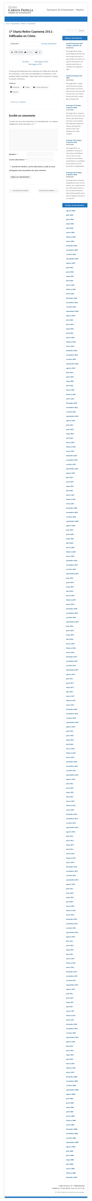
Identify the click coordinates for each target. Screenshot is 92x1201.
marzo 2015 (70, 801)
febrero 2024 (71, 342)
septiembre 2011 (72, 985)
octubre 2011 (71, 980)
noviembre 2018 (72, 613)
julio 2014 (69, 836)
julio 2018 (69, 626)
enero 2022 (70, 451)
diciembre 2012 (71, 919)
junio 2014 (69, 840)
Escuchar (20, 61)
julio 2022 (69, 425)
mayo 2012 (70, 950)
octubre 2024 (71, 307)
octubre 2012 (71, 928)
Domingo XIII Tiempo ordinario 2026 (74, 174)
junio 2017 (69, 683)
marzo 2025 (70, 285)
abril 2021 (69, 491)
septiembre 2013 (72, 880)
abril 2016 (69, 744)
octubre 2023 (71, 359)
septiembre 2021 (72, 469)
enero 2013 (70, 915)
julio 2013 (69, 889)
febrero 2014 (71, 858)
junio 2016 (69, 736)
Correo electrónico (17, 160)
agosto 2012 (70, 937)
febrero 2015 (71, 806)
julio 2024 (69, 320)
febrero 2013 (71, 910)
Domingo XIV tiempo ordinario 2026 (74, 141)
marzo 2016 (70, 749)
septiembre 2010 (72, 1037)
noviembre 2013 (72, 871)
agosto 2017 (70, 674)
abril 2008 (69, 1164)
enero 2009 (70, 1125)
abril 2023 (69, 386)
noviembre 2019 (72, 565)
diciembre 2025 (71, 246)
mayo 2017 (70, 687)
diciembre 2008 (71, 1129)
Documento (31, 24)
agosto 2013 (70, 884)
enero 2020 (70, 556)
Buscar (81, 31)
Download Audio (32, 61)
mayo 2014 (70, 845)
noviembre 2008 (72, 1133)
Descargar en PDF (26, 64)
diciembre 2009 (71, 1077)
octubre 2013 (71, 875)
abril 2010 (69, 1059)
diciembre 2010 (71, 1024)
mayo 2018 (70, 635)
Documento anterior (48, 190)
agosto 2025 (70, 263)
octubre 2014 (71, 823)
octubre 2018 (71, 617)
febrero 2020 (71, 552)
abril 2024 (69, 333)
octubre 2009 (71, 1085)
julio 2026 (69, 215)
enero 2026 (70, 241)
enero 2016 (70, 757)
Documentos (15, 24)
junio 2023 (69, 377)
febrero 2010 (71, 1068)
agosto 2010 (70, 1042)
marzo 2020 (70, 547)
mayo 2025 (70, 276)
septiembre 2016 (72, 722)
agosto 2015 (70, 779)
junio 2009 (69, 1103)
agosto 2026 (70, 211)
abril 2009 (69, 1112)
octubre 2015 (71, 771)
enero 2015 (70, 810)
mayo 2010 (70, 1055)
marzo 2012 (70, 959)
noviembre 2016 (72, 714)
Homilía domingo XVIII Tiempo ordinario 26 (74, 44)
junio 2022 (69, 429)
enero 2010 (70, 1072)
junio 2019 (69, 582)
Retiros (23, 24)
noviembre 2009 (72, 1081)
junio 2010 (69, 1050)
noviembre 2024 (72, 303)
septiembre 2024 (72, 311)
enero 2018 (70, 652)
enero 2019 (70, 604)
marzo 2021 (70, 495)
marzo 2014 (70, 854)
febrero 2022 (71, 447)
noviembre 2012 (72, 924)
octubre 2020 (71, 517)
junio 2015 (69, 788)
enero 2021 (70, 504)
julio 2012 (69, 941)
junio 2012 (69, 945)
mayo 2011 (70, 1002)
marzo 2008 (70, 1169)
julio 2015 (69, 784)
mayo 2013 (70, 897)
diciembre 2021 (71, 456)
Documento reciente (19, 190)
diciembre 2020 (71, 508)
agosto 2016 (70, 727)
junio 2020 (69, 534)
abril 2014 (69, 849)
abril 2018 (69, 639)
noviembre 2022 (72, 407)
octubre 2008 (71, 1138)
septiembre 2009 (72, 1090)
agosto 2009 (70, 1094)
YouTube (82, 19)
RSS (72, 19)
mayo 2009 (70, 1107)
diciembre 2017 (71, 657)
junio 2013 (69, 893)
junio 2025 (69, 272)
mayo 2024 (70, 329)
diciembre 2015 (71, 762)
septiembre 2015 (72, 775)
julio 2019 (69, 578)
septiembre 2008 (72, 1142)
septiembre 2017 (72, 670)
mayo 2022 (70, 434)
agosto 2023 (70, 368)
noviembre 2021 (72, 460)
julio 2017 (69, 679)
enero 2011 (70, 1020)
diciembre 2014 (71, 814)
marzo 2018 (70, 644)
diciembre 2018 (71, 609)
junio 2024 (69, 324)
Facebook (79, 19)
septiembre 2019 (72, 574)
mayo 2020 (70, 539)
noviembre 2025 (72, 250)
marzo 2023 (70, 390)
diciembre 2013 (71, 867)
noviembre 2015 (72, 766)
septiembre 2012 (72, 932)
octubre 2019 (71, 569)
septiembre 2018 (72, 622)
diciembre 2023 (71, 351)
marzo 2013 (70, 906)
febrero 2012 (71, 963)
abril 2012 (69, 954)
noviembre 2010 (72, 1029)
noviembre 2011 (72, 976)
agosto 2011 (70, 989)
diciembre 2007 (71, 1177)
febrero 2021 (71, 499)
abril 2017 (69, 692)
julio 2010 (69, 1046)
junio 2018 (69, 630)
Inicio (7, 24)
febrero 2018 (71, 648)
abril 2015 (69, 797)
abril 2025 (69, 281)
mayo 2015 (70, 792)
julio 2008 (69, 1151)
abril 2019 (69, 591)
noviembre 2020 (72, 512)
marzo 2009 (70, 1116)
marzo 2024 (70, 337)
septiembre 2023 (72, 364)
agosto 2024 (70, 316)
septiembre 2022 (72, 416)
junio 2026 (69, 219)
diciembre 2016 (71, 709)
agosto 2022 (70, 421)
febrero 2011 (71, 1015)
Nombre (13, 154)
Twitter (75, 19)
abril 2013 (69, 902)
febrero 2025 (71, 289)
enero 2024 (70, 346)
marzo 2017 (70, 696)
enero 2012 (70, 967)
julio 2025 (69, 268)
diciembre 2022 (71, 403)
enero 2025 (70, 294)
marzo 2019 (70, 596)
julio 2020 (69, 530)
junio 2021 (69, 482)
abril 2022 (69, 438)
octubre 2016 (71, 718)
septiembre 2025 (72, 259)
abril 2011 (69, 1007)
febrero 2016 (71, 753)
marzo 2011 (70, 1011)
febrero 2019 (71, 600)
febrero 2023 (71, 394)
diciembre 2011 (71, 972)
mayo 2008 (70, 1160)
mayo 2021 (70, 486)
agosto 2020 (70, 526)
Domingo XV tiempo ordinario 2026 (73, 106)
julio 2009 (69, 1099)
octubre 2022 (71, 412)
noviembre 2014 (72, 819)
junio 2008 (69, 1155)
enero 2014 (70, 862)
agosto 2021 (70, 473)
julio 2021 (69, 477)
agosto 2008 (70, 1147)
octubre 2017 (71, 665)
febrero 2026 (71, 237)
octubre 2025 (71, 254)
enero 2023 (70, 399)
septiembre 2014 (72, 827)
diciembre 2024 (71, 298)
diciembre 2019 (71, 561)
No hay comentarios (39, 43)
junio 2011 (69, 998)
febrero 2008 (71, 1173)
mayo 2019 (70, 587)
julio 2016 (69, 731)
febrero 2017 (71, 700)
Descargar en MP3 (41, 62)
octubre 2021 (71, 464)
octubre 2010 (71, 1033)
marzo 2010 (70, 1064)
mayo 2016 (70, 740)
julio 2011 (69, 994)
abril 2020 (69, 543)
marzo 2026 (70, 232)
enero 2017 (70, 705)
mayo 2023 (70, 381)
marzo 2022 (70, 442)
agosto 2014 (70, 832)
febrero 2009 (71, 1120)
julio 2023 (69, 372)
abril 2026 (69, 228)
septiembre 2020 (72, 521)
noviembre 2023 (72, 355)
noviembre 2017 (72, 661)
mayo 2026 (70, 224)
